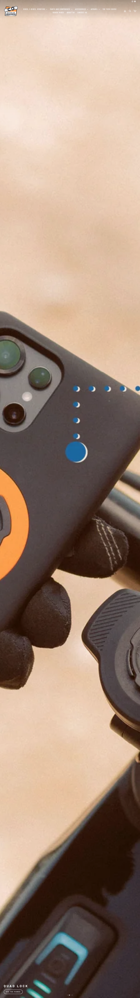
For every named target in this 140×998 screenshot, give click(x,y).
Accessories (81, 9)
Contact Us (82, 13)
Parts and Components (60, 9)
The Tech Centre (110, 9)
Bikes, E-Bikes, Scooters (34, 9)
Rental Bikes (58, 13)
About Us (71, 13)
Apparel (94, 9)
